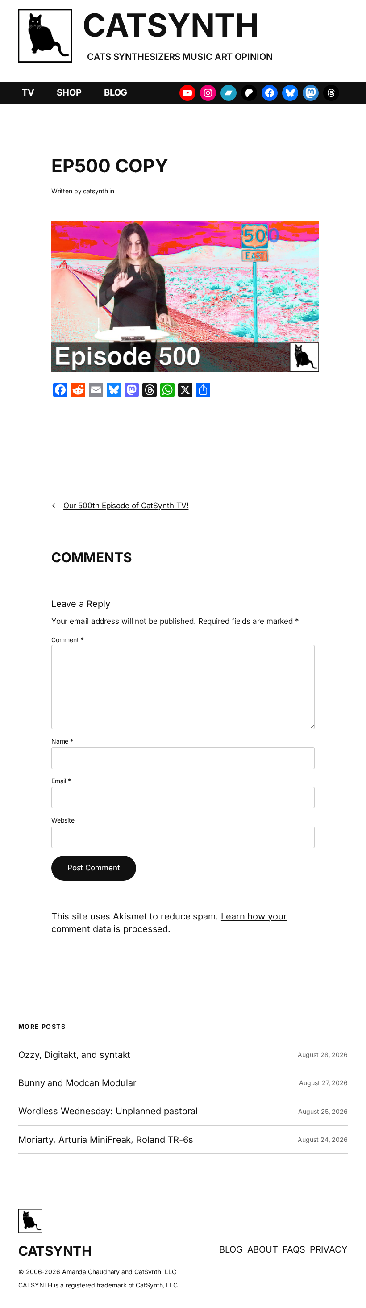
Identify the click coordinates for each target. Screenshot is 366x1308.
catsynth (95, 191)
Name (62, 741)
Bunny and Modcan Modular (77, 1083)
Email (61, 781)
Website (63, 820)
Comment (67, 640)
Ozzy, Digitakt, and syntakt (74, 1055)
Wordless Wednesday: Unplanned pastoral (108, 1111)
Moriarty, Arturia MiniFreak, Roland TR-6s (105, 1140)
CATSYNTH (170, 25)
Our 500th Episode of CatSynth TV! (126, 505)
